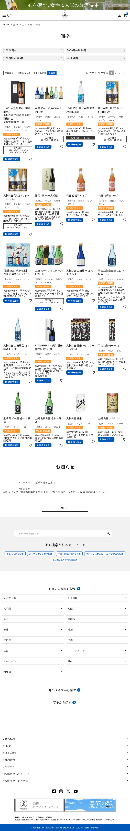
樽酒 (70, 629)
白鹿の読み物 (9, 738)
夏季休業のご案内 (45, 482)
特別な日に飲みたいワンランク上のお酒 (105, 553)
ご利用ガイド (9, 766)
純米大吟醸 (10, 598)
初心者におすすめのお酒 (40, 553)
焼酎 (70, 661)
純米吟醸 (73, 598)
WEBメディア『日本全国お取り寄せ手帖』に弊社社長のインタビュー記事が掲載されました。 (55, 492)
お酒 (30, 24)
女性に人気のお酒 (15, 553)
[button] (124, 73)
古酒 (6, 650)
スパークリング (76, 650)
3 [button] (120, 72)
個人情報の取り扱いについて (16, 773)
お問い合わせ (9, 759)
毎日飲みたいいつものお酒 (64, 559)
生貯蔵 (7, 640)
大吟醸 (7, 608)
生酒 (70, 640)
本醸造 (71, 619)
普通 (6, 629)
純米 (6, 619)
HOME (6, 24)
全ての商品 (18, 24)
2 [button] (115, 72)
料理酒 (7, 671)
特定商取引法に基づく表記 (15, 780)
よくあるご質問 (9, 752)
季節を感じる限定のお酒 (69, 553)
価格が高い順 (39, 72)
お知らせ (7, 745)
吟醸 (70, 608)
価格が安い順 (24, 72)
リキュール (10, 661)
